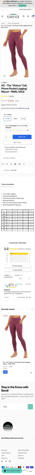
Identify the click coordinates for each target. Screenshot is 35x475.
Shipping (3, 104)
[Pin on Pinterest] (15, 164)
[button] (2, 16)
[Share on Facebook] (7, 164)
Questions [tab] (17, 275)
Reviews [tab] (7, 275)
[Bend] (8, 433)
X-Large (23, 118)
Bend (4, 82)
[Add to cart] (5, 372)
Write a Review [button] (18, 266)
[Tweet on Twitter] (11, 164)
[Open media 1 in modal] (17, 54)
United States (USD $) (25, 9)
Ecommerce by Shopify (22, 470)
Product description (8, 184)
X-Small (7, 118)
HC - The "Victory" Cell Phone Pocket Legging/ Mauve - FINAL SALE (16, 363)
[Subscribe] (30, 406)
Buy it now (17, 142)
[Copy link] (24, 164)
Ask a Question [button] (18, 270)
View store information (11, 151)
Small (15, 118)
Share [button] (7, 297)
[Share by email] (19, 164)
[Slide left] (27, 309)
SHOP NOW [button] (22, 5)
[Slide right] (32, 309)
